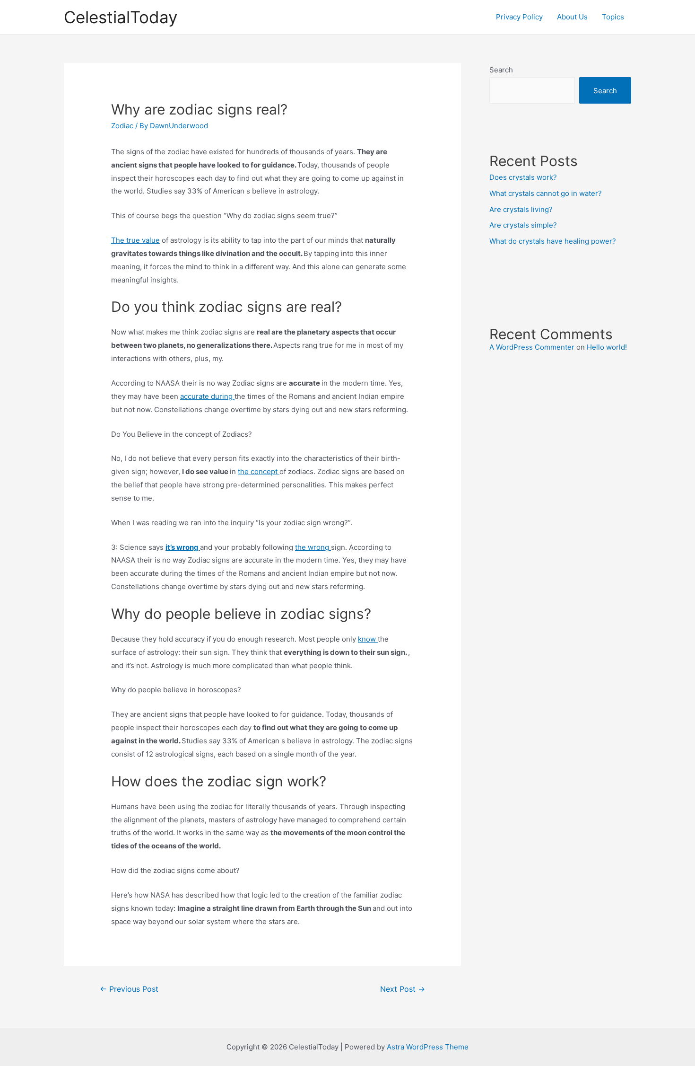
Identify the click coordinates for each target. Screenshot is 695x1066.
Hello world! (607, 347)
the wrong (313, 547)
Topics (613, 16)
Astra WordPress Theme (428, 1046)
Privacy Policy (519, 16)
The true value (135, 240)
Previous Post (129, 989)
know (368, 638)
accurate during (207, 396)
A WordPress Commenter (531, 347)
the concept (258, 471)
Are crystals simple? (523, 224)
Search (501, 69)
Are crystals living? (521, 209)
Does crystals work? (523, 177)
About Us (572, 16)
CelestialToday (120, 17)
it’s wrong (182, 547)
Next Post (402, 989)
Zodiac (122, 125)
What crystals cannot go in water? (545, 193)
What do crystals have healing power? (552, 241)
